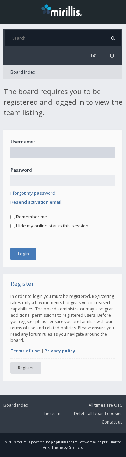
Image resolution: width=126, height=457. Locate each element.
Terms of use (25, 351)
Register (26, 368)
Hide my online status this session (52, 226)
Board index (22, 72)
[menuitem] (112, 55)
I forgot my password (32, 193)
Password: (21, 170)
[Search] (113, 38)
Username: (22, 141)
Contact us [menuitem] (112, 422)
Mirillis (10, 442)
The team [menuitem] (51, 414)
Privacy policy (59, 351)
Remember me (31, 216)
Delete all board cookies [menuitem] (98, 414)
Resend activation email (35, 202)
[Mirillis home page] (63, 9)
